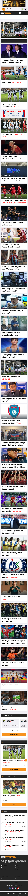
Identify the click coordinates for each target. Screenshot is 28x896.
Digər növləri (17, 867)
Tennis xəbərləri (4, 876)
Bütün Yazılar (14, 734)
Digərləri (14, 804)
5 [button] (15, 730)
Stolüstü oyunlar (4, 871)
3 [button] (12, 730)
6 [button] (17, 730)
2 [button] (10, 730)
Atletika (16, 865)
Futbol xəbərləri (4, 874)
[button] (3, 30)
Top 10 (16, 871)
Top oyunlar (3, 867)
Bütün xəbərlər (14, 769)
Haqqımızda (17, 876)
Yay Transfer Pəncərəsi (8, 17)
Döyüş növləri (4, 869)
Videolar (16, 869)
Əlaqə (16, 878)
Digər (2, 878)
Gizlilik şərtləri (18, 874)
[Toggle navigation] (25, 13)
